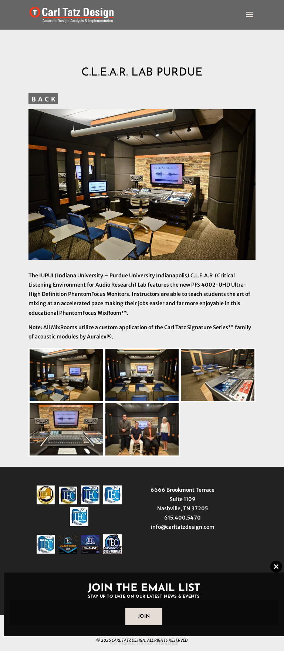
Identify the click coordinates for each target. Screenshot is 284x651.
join (144, 616)
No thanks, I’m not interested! (143, 643)
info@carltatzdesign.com (182, 527)
